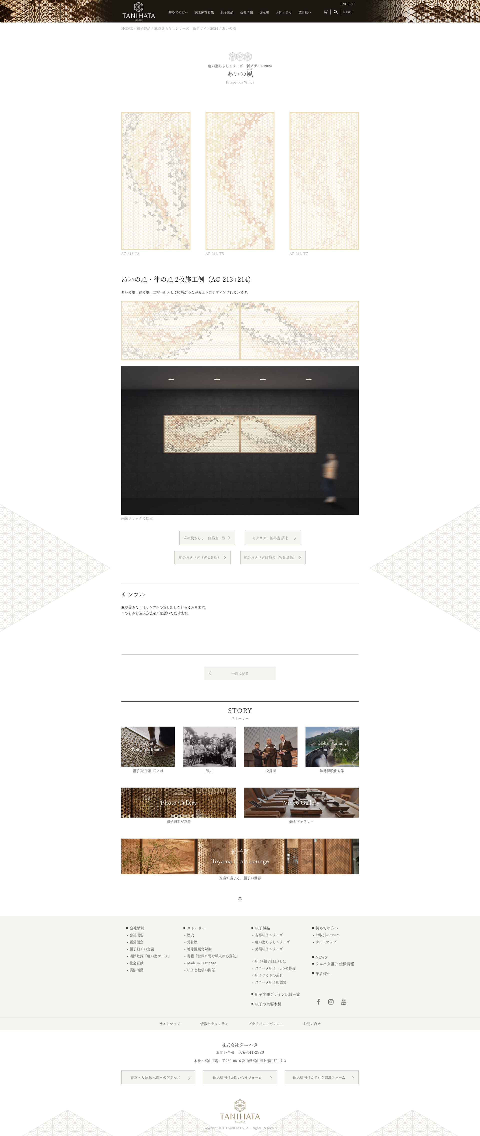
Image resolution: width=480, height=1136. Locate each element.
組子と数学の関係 (201, 970)
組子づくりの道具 (269, 975)
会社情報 (246, 12)
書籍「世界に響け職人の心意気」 (213, 956)
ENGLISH (347, 3)
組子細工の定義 (142, 949)
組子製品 (227, 12)
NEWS (347, 11)
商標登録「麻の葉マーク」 (151, 956)
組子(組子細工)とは (270, 961)
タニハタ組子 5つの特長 (275, 968)
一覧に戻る (240, 673)
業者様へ (305, 12)
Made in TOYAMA (201, 963)
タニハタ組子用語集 (270, 982)
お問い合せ (284, 12)
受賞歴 (192, 942)
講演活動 (137, 970)
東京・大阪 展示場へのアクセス (155, 1077)
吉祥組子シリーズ (269, 935)
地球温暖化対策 (199, 949)
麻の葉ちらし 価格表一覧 (205, 538)
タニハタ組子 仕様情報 (335, 964)
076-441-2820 (251, 1052)
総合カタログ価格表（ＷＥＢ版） (270, 557)
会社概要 (137, 935)
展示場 (264, 12)
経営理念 (137, 942)
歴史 (190, 935)
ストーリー (196, 928)
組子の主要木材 (268, 1004)
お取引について (328, 935)
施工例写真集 (204, 12)
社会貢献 (137, 963)
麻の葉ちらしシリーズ (272, 942)
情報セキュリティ (214, 1024)
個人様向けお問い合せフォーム (237, 1077)
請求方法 (146, 613)
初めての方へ (178, 12)
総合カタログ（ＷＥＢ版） (200, 557)
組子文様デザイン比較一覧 (277, 994)
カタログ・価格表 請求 (270, 538)
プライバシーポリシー (265, 1024)
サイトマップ (326, 942)
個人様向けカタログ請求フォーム (319, 1077)
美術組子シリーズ (269, 949)
